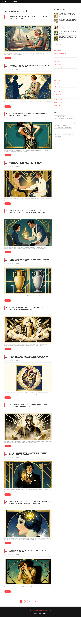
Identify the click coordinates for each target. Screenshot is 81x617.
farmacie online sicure (59, 127)
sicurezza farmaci (70, 118)
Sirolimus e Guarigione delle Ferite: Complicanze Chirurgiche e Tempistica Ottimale (67, 37)
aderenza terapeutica (58, 123)
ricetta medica (67, 131)
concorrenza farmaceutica (68, 129)
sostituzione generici (58, 136)
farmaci (64, 120)
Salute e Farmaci (58, 48)
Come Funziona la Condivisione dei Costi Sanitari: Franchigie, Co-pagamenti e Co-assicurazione (67, 31)
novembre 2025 (58, 102)
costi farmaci (57, 134)
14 (35, 601)
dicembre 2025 (58, 99)
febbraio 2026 (57, 94)
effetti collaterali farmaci (69, 123)
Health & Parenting (58, 67)
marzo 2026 (57, 91)
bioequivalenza (57, 125)
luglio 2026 (57, 80)
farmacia (63, 134)
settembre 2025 (58, 108)
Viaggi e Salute (57, 61)
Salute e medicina (58, 64)
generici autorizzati (58, 129)
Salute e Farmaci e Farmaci (60, 69)
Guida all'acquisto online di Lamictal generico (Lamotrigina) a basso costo (67, 14)
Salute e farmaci (58, 56)
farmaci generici (58, 116)
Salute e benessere (58, 58)
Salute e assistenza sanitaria (60, 53)
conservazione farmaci (59, 131)
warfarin (64, 125)
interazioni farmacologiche (59, 118)
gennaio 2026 (57, 97)
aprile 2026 (57, 88)
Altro (7, 58)
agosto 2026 (57, 77)
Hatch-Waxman (70, 134)
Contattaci (51, 610)
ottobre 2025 (57, 105)
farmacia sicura (68, 127)
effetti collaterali (58, 120)
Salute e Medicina (58, 50)
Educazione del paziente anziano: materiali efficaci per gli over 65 (68, 20)
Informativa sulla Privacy (38, 610)
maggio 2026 (57, 86)
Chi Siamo (30, 610)
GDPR (46, 610)
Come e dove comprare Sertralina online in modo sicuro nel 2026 (66, 26)
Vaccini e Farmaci (9, 2)
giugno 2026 (57, 83)
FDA (63, 116)
